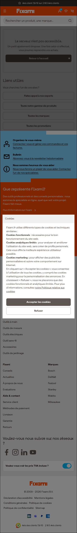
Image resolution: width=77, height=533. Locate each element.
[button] (38, 302)
